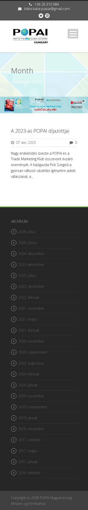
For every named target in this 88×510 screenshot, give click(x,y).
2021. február (28, 330)
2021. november (31, 308)
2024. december (31, 253)
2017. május (27, 450)
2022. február (28, 297)
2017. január (28, 461)
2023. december (31, 264)
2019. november (31, 396)
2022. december (31, 286)
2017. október (29, 439)
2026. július (27, 231)
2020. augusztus (31, 363)
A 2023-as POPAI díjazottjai (40, 131)
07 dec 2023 (26, 142)
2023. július (27, 275)
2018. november (31, 429)
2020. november (31, 341)
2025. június (27, 242)
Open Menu (73, 33)
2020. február (28, 374)
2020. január (28, 385)
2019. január (28, 418)
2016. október (29, 472)
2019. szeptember (32, 407)
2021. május (27, 319)
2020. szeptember (32, 352)
